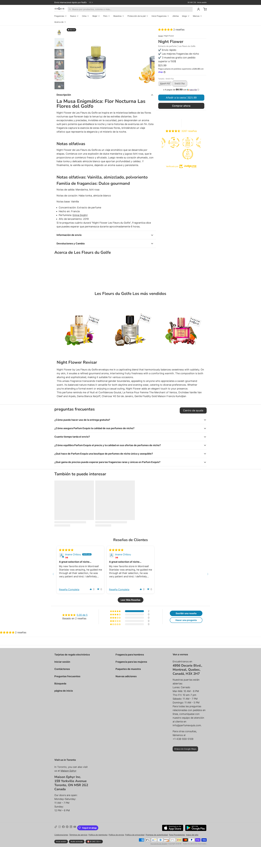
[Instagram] (59, 827)
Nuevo (73, 16)
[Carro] (204, 9)
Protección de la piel (137, 16)
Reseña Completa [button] (69, 589)
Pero (105, 16)
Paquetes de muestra (128, 669)
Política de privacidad (135, 835)
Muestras (117, 16)
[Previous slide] (53, 574)
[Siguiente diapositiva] (150, 57)
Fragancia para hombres (130, 654)
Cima (84, 16)
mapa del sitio (192, 835)
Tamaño (166, 79)
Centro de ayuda (193, 410)
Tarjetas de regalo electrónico (72, 654)
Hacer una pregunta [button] (186, 620)
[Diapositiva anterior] (70, 57)
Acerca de (58, 22)
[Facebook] (63, 827)
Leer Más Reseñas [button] (130, 600)
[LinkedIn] (71, 827)
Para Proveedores (177, 835)
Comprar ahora (181, 105)
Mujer (94, 16)
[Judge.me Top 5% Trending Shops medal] (174, 154)
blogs (184, 16)
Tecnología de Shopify (158, 844)
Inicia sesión (202, 2)
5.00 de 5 (82, 614)
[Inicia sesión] (197, 9)
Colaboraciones (61, 835)
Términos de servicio (78, 835)
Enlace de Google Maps (185, 749)
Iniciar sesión (62, 661)
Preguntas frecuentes (67, 676)
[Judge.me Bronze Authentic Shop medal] (188, 142)
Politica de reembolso (98, 835)
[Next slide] (208, 574)
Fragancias (59, 16)
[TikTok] (55, 827)
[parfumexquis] (59, 9)
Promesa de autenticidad (157, 835)
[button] (165, 29)
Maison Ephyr (68, 770)
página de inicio (63, 690)
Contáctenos (62, 669)
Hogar (160, 36)
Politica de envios (116, 835)
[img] (66, 550)
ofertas (176, 16)
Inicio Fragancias (159, 16)
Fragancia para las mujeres (131, 661)
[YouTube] (74, 827)
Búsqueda (60, 683)
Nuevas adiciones (126, 676)
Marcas (196, 16)
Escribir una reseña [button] (186, 613)
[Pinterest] (67, 827)
